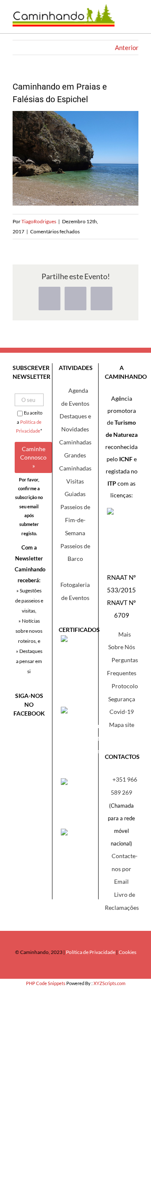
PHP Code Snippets (45, 983)
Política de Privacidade (90, 952)
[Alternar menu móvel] (132, 21)
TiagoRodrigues (38, 221)
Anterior (126, 47)
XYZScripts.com (109, 983)
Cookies (127, 952)
